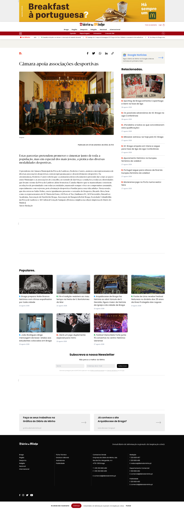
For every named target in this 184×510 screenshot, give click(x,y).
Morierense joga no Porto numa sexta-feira (138, 182)
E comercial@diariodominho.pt (104, 476)
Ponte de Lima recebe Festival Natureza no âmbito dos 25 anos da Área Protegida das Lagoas (147, 278)
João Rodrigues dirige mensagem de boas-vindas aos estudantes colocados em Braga (35, 316)
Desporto (83, 29)
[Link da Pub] (92, 11)
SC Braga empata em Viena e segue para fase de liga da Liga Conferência (142, 147)
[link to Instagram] (23, 495)
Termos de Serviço (112, 370)
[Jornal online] (29, 26)
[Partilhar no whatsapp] (100, 53)
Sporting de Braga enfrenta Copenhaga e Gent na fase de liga (142, 76)
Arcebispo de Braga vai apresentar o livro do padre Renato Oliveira (146, 37)
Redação (133, 455)
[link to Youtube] (31, 495)
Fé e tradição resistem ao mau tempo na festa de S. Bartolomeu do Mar (72, 277)
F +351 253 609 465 (100, 471)
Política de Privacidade (97, 370)
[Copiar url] (112, 53)
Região (74, 29)
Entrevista (97, 33)
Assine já (76, 506)
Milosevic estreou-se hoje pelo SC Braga (137, 136)
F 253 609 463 (135, 481)
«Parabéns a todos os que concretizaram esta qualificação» (139, 125)
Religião (94, 29)
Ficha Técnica (61, 455)
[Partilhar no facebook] (87, 53)
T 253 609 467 (135, 457)
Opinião (73, 33)
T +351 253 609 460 (100, 468)
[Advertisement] (92, 235)
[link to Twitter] (27, 495)
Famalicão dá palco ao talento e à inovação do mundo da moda (38, 37)
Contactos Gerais (99, 455)
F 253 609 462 (135, 471)
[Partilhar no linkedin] (106, 53)
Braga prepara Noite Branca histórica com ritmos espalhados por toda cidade (35, 277)
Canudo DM (109, 33)
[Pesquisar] (163, 33)
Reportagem (85, 33)
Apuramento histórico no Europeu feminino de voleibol (142, 158)
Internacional (115, 29)
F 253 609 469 (135, 460)
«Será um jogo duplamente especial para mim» (73, 315)
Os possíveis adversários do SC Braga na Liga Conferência (139, 113)
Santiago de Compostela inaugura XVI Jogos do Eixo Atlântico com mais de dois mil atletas (92, 37)
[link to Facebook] (19, 495)
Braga (66, 29)
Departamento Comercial (139, 468)
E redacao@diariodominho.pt (141, 463)
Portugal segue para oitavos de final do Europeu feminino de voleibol (140, 171)
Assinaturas (60, 460)
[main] (92, 241)
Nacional (103, 29)
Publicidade (60, 463)
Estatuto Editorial (62, 457)
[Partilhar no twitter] (93, 53)
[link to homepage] (92, 25)
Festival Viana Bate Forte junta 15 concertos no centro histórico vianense (109, 315)
